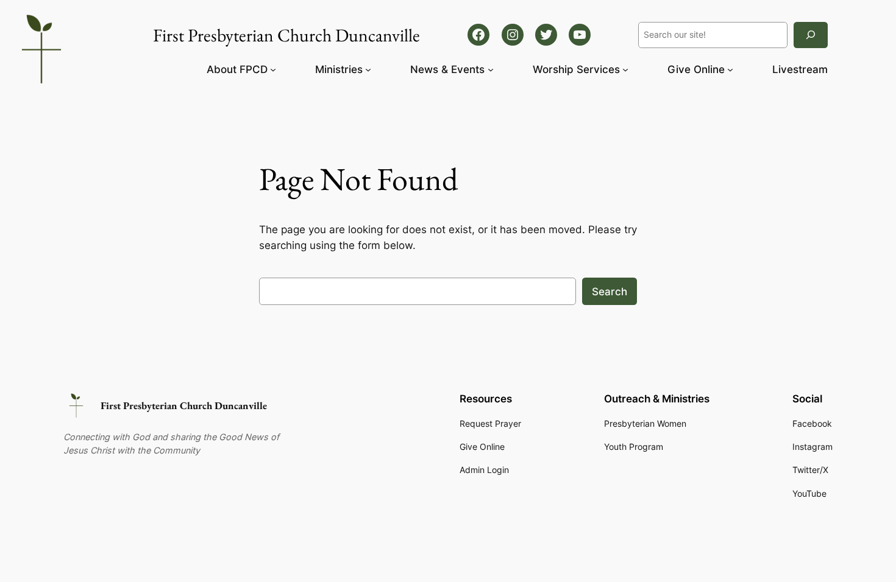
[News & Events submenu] (491, 69)
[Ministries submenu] (368, 69)
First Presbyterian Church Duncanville (184, 405)
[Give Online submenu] (730, 69)
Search (609, 292)
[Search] (811, 35)
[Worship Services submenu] (625, 69)
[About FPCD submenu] (273, 69)
